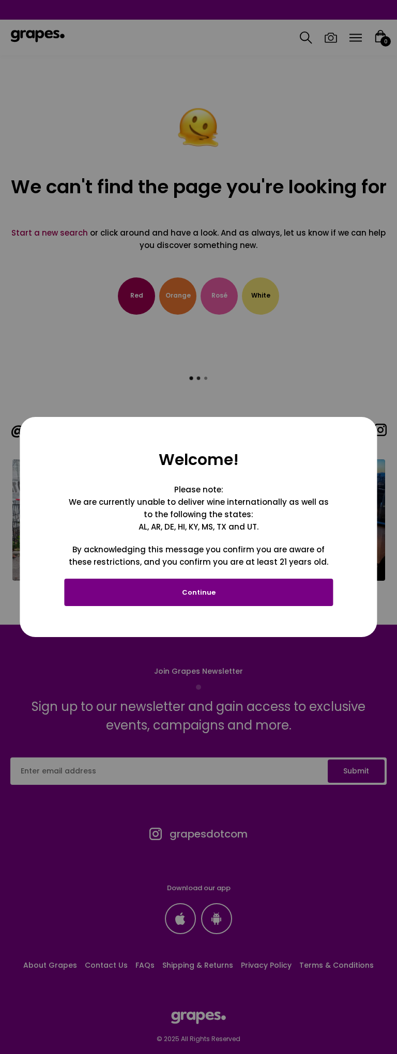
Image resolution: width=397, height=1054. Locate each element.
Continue (199, 592)
